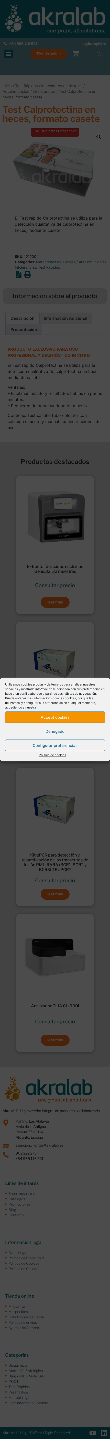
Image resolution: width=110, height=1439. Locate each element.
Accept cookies (55, 717)
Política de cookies (52, 755)
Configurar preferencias (55, 745)
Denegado (55, 731)
